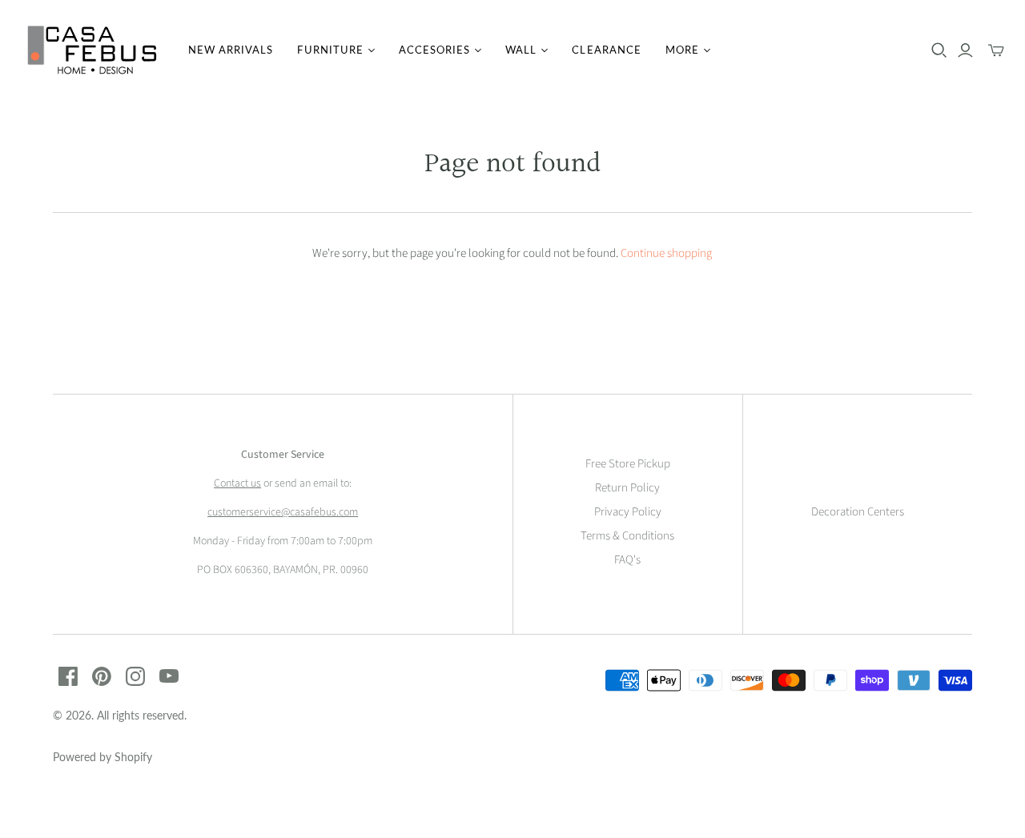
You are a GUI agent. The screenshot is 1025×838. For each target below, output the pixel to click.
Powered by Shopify (102, 757)
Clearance (606, 49)
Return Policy (627, 487)
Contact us (237, 483)
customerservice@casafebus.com (282, 512)
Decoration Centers (857, 511)
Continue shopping (666, 253)
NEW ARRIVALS (230, 49)
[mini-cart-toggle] (996, 50)
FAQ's (627, 559)
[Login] (965, 50)
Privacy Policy (627, 511)
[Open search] (939, 50)
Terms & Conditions (627, 535)
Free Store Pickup (627, 463)
